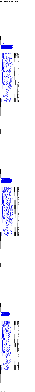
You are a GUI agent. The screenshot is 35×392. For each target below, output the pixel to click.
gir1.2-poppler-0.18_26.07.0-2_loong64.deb (6, 352)
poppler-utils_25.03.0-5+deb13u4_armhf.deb (6, 204)
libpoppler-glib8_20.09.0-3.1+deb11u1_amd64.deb (6, 48)
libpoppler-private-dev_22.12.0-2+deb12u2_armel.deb (7, 90)
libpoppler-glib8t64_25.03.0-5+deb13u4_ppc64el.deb (7, 210)
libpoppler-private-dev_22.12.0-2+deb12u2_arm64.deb (7, 64)
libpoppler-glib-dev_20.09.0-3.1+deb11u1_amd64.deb (7, 47)
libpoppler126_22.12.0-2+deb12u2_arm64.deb (6, 69)
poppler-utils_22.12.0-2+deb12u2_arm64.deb (6, 70)
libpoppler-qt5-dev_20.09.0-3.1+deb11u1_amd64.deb (7, 51)
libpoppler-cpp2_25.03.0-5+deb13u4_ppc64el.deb (6, 207)
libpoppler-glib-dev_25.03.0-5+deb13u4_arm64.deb (6, 235)
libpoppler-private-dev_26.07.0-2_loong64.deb (6, 358)
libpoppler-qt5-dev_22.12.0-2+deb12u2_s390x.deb (6, 106)
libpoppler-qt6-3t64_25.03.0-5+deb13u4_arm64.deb (6, 240)
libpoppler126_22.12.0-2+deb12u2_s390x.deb (6, 109)
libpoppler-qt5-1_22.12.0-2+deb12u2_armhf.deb (6, 78)
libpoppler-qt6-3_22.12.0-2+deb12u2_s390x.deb (6, 107)
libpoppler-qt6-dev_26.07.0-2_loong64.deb (6, 362)
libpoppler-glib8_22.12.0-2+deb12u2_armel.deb (6, 89)
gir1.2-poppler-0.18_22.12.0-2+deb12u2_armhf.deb (6, 71)
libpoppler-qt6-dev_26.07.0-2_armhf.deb (5, 323)
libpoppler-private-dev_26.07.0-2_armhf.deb (6, 319)
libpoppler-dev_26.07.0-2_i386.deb (5, 369)
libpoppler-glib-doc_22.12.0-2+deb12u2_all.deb (6, 97)
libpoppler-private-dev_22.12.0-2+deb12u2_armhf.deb (7, 77)
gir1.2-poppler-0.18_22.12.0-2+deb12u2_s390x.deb (6, 98)
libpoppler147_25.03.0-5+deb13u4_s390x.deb (6, 190)
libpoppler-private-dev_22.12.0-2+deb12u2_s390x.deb (7, 104)
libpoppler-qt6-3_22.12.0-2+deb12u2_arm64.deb (6, 67)
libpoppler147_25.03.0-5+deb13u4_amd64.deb (6, 229)
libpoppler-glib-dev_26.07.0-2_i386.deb (5, 370)
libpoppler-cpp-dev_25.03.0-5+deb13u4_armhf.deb (6, 193)
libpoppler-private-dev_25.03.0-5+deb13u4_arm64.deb (7, 237)
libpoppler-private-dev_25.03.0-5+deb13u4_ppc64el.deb (7, 211)
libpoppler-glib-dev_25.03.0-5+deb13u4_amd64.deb (7, 222)
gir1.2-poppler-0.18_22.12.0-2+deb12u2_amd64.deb (7, 111)
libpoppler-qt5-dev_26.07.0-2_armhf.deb (5, 321)
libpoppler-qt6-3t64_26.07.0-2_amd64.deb (5, 348)
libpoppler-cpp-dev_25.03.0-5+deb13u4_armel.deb (6, 245)
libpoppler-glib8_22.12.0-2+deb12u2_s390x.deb (6, 103)
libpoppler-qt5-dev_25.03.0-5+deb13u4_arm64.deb (6, 239)
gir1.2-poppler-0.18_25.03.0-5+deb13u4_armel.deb (6, 244)
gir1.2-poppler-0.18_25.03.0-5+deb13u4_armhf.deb (6, 192)
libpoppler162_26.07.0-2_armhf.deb (5, 324)
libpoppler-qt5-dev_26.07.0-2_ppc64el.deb (5, 334)
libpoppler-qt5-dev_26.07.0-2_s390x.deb (5, 308)
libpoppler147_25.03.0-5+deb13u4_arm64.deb (6, 242)
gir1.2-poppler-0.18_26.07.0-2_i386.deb (5, 366)
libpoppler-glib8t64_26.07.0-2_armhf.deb (5, 318)
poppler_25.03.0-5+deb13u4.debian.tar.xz (5, 178)
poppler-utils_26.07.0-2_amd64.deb (5, 351)
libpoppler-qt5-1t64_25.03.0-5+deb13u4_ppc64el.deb (7, 212)
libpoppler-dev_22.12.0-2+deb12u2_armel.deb (6, 87)
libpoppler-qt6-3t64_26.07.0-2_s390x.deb (5, 309)
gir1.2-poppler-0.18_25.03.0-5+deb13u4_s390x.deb (6, 179)
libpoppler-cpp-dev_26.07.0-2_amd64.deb (5, 340)
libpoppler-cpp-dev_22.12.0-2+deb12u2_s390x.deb (6, 99)
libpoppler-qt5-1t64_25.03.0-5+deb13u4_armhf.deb (6, 199)
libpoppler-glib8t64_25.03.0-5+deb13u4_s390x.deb (6, 184)
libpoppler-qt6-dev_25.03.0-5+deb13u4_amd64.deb (6, 228)
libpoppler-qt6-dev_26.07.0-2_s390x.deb (5, 310)
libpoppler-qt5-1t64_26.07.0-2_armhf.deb (5, 320)
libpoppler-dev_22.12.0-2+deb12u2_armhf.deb (6, 74)
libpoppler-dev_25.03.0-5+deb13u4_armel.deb (6, 247)
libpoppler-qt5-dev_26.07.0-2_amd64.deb (5, 347)
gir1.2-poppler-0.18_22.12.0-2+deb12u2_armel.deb (6, 84)
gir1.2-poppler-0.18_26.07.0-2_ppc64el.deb (6, 326)
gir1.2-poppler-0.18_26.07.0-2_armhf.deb (5, 313)
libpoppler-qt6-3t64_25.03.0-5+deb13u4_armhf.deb (6, 201)
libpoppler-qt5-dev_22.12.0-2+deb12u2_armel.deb (6, 92)
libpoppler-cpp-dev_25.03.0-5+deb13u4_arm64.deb (6, 232)
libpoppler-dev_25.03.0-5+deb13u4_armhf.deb (6, 195)
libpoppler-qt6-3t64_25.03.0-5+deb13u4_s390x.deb (6, 188)
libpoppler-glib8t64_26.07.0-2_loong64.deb (6, 357)
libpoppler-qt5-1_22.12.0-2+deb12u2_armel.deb (6, 91)
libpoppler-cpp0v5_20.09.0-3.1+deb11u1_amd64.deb (7, 45)
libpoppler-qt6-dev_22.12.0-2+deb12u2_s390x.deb (6, 108)
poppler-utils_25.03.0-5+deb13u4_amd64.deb (6, 230)
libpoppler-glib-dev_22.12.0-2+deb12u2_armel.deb (6, 88)
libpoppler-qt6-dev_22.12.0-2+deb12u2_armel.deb (6, 94)
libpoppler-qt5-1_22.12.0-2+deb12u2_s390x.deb (6, 105)
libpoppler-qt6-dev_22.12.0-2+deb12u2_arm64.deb (6, 68)
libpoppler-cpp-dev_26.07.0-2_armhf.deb (5, 314)
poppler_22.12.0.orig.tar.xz (4, 54)
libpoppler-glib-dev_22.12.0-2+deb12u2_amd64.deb (7, 115)
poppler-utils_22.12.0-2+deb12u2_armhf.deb (6, 83)
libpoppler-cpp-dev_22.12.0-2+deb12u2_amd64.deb (7, 112)
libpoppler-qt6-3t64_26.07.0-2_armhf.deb (5, 322)
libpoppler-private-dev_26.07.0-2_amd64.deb (6, 345)
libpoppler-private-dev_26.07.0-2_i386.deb (5, 372)
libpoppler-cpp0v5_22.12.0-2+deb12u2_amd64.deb (6, 113)
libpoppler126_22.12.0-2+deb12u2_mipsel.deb (6, 175)
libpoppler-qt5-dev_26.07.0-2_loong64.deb (6, 360)
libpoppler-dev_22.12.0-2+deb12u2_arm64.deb (6, 61)
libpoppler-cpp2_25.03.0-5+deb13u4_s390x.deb (6, 181)
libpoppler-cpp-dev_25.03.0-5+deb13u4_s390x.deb (6, 180)
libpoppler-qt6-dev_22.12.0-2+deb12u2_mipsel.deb (6, 174)
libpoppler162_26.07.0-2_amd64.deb (5, 350)
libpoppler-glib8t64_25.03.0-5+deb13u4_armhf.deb (6, 197)
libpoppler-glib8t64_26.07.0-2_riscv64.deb (5, 382)
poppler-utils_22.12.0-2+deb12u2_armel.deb (6, 96)
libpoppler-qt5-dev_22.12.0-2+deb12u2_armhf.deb (6, 79)
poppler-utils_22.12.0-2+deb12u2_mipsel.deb (6, 176)
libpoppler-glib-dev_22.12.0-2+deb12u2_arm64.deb (6, 62)
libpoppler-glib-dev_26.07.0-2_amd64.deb (5, 343)
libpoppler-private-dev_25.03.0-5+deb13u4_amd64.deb (7, 224)
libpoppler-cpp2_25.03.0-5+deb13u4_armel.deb (6, 246)
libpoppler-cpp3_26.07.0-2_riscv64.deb (5, 379)
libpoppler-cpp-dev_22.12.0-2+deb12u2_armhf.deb (6, 72)
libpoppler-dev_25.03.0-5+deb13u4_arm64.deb (6, 234)
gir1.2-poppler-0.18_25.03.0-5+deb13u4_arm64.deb (7, 231)
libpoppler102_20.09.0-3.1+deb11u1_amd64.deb (6, 52)
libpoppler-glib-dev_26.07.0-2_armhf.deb (5, 317)
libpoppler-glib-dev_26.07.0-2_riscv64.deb (5, 381)
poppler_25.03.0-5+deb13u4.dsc (4, 177)
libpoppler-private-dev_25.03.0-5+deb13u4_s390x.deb (7, 185)
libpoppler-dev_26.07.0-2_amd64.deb (5, 342)
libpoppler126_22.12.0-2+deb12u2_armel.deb (6, 95)
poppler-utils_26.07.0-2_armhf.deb (5, 325)
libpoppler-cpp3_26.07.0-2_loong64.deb (5, 354)
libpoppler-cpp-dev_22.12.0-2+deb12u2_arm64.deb (6, 59)
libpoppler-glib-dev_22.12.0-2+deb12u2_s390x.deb (6, 102)
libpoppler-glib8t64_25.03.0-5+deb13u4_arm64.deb (6, 236)
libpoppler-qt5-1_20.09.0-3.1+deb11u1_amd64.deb (6, 50)
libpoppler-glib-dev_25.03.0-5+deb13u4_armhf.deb (6, 196)
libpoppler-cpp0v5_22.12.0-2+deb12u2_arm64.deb (6, 60)
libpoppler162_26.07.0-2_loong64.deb (5, 363)
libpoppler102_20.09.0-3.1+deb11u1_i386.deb (6, 41)
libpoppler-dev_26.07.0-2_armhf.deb (5, 316)
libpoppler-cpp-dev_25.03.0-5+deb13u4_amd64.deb (7, 219)
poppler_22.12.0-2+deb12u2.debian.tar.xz (5, 57)
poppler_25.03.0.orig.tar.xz (4, 55)
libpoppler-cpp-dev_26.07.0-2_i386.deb (5, 367)
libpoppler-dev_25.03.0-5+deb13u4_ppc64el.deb (6, 208)
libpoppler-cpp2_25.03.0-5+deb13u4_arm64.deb (6, 233)
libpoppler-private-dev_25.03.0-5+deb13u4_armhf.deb (7, 198)
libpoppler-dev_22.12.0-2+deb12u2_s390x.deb (6, 101)
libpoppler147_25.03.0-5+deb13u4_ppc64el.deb (6, 216)
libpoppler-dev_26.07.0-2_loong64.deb (5, 355)
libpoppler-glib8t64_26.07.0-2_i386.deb (5, 371)
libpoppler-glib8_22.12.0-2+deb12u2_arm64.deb (6, 63)
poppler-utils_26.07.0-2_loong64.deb (5, 364)
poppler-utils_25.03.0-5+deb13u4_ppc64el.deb (6, 217)
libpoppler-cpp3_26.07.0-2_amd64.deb (5, 341)
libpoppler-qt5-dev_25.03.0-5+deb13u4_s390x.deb (6, 187)
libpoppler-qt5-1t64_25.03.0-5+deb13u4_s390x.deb (6, 186)
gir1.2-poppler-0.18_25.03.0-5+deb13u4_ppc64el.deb (7, 205)
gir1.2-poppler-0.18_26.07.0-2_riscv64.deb (6, 377)
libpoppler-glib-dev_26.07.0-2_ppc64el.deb (6, 330)
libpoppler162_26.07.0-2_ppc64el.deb (5, 337)
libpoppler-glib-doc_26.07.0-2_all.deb (5, 365)
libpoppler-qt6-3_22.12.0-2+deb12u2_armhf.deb (6, 80)
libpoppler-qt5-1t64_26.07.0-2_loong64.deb (6, 359)
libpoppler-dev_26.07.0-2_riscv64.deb (5, 380)
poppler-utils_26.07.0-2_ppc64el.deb (5, 338)
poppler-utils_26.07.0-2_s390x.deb (5, 312)
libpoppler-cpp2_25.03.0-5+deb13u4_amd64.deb (6, 220)
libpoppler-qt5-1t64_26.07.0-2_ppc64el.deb (6, 333)
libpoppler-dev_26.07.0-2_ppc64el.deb (5, 329)
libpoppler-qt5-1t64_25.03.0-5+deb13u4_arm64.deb (6, 238)
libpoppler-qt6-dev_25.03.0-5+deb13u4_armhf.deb (6, 202)
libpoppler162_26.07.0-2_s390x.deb (5, 311)
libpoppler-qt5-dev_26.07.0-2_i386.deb (5, 374)
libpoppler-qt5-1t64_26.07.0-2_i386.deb (5, 373)
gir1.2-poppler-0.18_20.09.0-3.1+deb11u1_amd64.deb (7, 43)
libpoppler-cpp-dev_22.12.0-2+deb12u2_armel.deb (6, 85)
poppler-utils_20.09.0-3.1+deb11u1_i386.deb (6, 42)
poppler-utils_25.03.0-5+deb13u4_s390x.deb (6, 191)
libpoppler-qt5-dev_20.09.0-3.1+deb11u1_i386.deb (6, 40)
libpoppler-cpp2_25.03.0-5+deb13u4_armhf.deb (6, 194)
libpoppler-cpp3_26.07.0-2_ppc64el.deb (5, 328)
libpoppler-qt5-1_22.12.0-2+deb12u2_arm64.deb (6, 65)
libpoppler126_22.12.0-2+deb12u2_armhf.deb (6, 82)
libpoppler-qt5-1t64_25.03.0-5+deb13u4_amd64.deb (7, 225)
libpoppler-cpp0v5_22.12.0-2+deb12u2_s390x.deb (6, 100)
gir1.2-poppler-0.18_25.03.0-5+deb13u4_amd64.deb (7, 218)
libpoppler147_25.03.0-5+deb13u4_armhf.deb (6, 203)
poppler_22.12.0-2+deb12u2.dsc (4, 56)
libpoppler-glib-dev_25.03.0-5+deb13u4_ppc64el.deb (7, 209)
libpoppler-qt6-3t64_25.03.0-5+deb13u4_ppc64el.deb (7, 214)
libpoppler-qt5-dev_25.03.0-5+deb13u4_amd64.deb (6, 226)
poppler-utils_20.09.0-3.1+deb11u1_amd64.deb (6, 53)
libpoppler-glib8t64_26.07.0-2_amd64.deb (5, 344)
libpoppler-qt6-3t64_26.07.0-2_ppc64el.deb (6, 335)
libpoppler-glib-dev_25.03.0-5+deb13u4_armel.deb (6, 248)
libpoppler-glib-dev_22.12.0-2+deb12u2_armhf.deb (6, 75)
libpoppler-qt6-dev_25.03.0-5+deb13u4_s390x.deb (6, 189)
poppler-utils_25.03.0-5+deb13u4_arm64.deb (6, 243)
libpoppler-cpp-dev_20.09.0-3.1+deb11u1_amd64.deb (7, 44)
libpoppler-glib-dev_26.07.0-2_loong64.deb (6, 356)
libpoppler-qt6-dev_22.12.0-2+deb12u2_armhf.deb (6, 81)
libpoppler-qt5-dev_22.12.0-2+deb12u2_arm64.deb (6, 66)
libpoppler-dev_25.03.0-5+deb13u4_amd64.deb (6, 221)
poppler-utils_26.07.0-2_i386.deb (4, 376)
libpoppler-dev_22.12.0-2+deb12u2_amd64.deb (6, 114)
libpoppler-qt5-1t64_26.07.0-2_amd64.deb (5, 346)
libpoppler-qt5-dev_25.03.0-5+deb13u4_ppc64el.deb (7, 213)
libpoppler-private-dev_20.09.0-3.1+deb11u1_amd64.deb (7, 49)
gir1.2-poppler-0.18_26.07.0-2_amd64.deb (5, 339)
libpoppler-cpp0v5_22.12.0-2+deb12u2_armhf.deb (6, 73)
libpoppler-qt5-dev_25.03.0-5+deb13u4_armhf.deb (6, 200)
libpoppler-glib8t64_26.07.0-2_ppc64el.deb (6, 331)
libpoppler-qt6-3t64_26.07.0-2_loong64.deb (6, 361)
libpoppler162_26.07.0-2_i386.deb (5, 375)
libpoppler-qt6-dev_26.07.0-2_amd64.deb (5, 349)
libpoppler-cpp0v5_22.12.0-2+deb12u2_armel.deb (6, 86)
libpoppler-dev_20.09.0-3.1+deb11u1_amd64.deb (6, 46)
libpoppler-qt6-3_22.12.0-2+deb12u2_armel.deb (6, 93)
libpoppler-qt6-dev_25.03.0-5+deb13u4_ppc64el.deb (7, 215)
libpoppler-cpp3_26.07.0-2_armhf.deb (5, 315)
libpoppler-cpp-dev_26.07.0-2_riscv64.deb (5, 378)
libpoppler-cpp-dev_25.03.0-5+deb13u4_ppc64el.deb (7, 206)
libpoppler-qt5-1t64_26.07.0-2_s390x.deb (5, 307)
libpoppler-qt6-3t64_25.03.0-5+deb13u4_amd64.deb (7, 227)
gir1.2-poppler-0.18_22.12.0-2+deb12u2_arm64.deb (7, 58)
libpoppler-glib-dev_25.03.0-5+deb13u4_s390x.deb (6, 183)
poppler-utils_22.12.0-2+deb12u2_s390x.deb (6, 110)
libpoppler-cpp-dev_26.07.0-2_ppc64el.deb (6, 327)
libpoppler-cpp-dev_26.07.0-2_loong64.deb (6, 353)
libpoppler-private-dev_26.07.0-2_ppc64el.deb (6, 332)
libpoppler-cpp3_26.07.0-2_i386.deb (5, 368)
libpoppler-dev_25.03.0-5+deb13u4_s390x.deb (6, 182)
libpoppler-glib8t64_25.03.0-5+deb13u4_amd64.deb (7, 223)
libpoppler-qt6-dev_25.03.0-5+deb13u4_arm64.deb (6, 241)
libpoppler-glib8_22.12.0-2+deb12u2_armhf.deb (6, 76)
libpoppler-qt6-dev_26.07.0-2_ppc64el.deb (5, 336)
